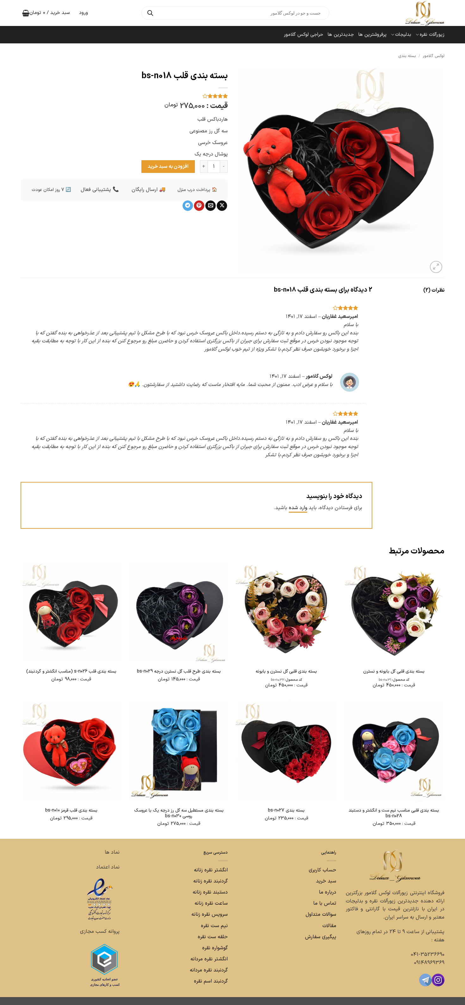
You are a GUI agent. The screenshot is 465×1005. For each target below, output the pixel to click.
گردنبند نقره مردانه (208, 970)
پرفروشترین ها (372, 34)
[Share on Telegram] (188, 205)
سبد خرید (326, 881)
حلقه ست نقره (212, 937)
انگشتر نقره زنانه (211, 870)
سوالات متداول (320, 914)
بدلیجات (403, 34)
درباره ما (327, 892)
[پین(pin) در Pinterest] (199, 205)
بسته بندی (407, 56)
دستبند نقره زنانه (210, 892)
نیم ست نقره (214, 926)
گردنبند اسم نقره (211, 981)
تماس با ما (324, 903)
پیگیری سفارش (320, 937)
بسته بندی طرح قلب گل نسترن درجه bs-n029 (179, 671)
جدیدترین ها (341, 34)
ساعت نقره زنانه (211, 903)
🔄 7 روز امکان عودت (51, 189)
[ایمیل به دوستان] (210, 205)
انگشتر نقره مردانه (209, 959)
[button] (436, 267)
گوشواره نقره (214, 948)
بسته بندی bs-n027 (286, 810)
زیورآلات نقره (432, 34)
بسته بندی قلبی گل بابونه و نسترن (394, 671)
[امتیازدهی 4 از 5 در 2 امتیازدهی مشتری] (124, 95)
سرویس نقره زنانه (209, 914)
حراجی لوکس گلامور (303, 34)
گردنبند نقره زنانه (210, 881)
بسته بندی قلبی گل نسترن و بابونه (286, 671)
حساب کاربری (322, 870)
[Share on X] (222, 205)
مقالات (329, 926)
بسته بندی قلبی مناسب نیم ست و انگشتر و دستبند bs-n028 (394, 813)
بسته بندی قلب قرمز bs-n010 (71, 810)
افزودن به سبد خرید (168, 166)
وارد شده (298, 508)
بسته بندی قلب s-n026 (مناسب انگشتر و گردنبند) (71, 671)
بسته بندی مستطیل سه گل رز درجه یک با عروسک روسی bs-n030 (179, 813)
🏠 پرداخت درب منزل (197, 189)
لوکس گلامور (433, 56)
